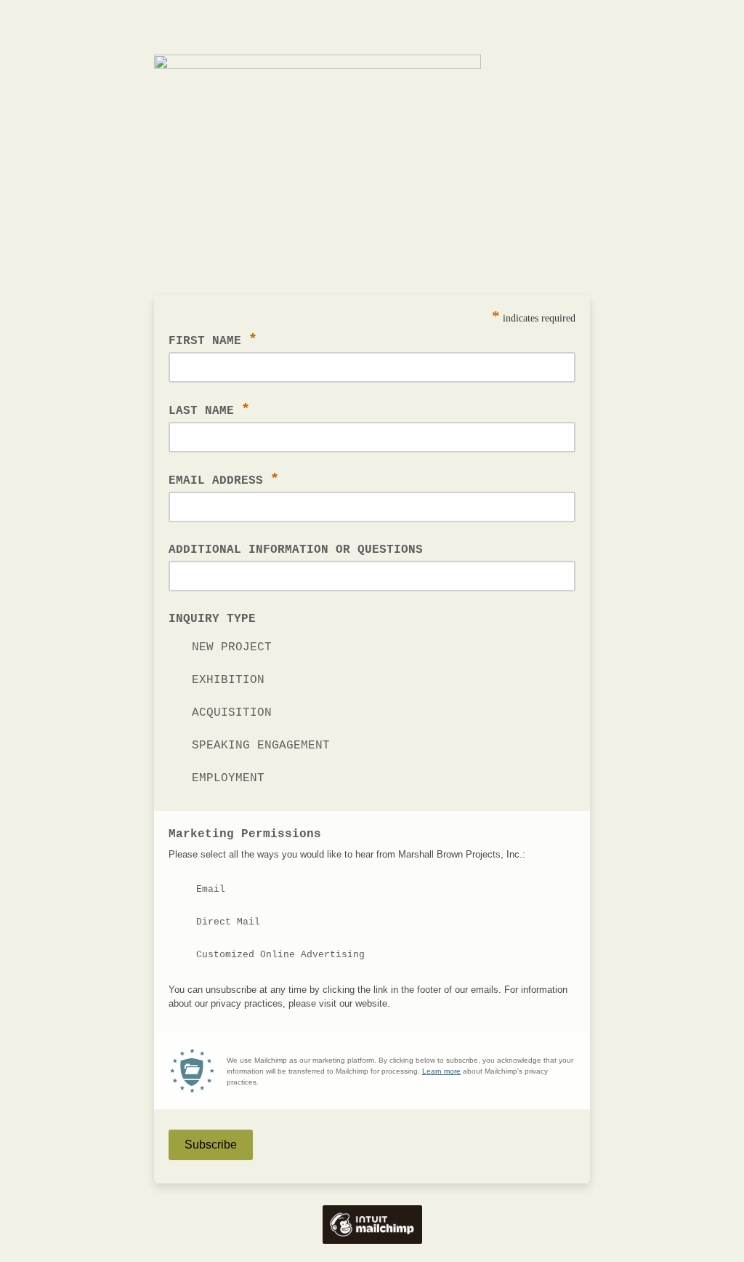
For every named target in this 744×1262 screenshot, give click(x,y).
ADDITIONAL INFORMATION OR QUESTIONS (296, 549)
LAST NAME (209, 410)
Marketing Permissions (245, 834)
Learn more (441, 1071)
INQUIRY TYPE (212, 619)
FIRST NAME (213, 340)
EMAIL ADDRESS (224, 479)
